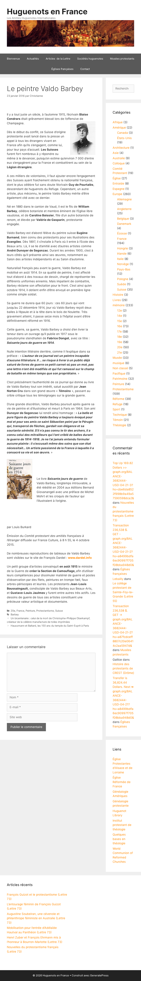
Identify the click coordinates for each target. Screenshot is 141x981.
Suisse (59, 610)
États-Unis (124, 138)
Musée (117, 357)
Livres (117, 300)
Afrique (118, 122)
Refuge (117, 404)
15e (119, 321)
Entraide (118, 183)
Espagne (118, 189)
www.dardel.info (80, 557)
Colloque (119, 163)
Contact (85, 69)
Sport (116, 409)
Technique (120, 414)
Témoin (118, 420)
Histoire (118, 294)
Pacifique (119, 373)
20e (13, 610)
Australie (119, 158)
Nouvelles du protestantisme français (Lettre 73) (123, 511)
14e (119, 315)
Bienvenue (13, 58)
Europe (117, 194)
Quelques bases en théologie (119, 839)
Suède (121, 284)
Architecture (121, 147)
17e (119, 331)
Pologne (122, 279)
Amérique (119, 127)
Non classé (120, 368)
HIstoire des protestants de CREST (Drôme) (123, 668)
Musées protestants (122, 58)
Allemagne (124, 199)
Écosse (122, 233)
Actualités (33, 58)
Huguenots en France (47, 11)
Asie (116, 153)
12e (119, 310)
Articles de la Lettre (58, 58)
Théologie (119, 425)
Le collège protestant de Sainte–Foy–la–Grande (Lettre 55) (123, 592)
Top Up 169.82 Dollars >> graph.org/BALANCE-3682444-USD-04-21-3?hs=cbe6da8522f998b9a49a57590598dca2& (123, 480)
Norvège (123, 264)
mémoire (119, 305)
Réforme (118, 399)
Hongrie (122, 248)
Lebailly (118, 579)
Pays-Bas (123, 269)
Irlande (122, 253)
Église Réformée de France (122, 782)
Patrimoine (120, 378)
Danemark (124, 223)
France (20, 610)
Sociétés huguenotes (90, 58)
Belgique (123, 218)
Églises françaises (62, 69)
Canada (122, 132)
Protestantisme (45, 610)
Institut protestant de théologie (122, 825)
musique (118, 363)
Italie (120, 259)
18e (119, 336)
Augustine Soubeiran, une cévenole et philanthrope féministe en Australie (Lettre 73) (36, 918)
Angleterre (124, 209)
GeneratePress (99, 975)
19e (119, 342)
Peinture (30, 610)
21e (119, 352)
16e (119, 326)
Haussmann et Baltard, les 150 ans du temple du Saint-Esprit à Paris (50, 625)
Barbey (15, 614)
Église (117, 178)
